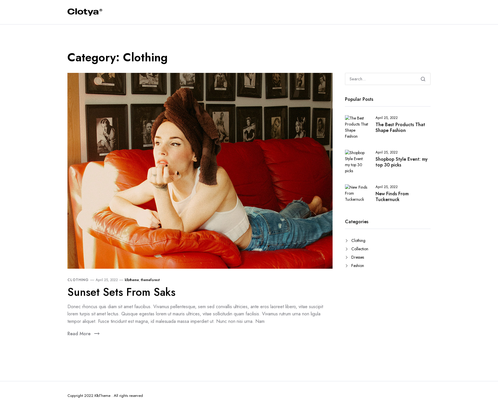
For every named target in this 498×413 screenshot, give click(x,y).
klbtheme (132, 280)
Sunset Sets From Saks (121, 292)
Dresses (357, 257)
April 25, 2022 (107, 280)
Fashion (357, 265)
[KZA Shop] (84, 12)
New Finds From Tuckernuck (392, 196)
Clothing (78, 280)
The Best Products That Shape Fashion (400, 127)
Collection (359, 249)
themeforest (150, 280)
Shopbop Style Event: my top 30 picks (402, 162)
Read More (78, 333)
